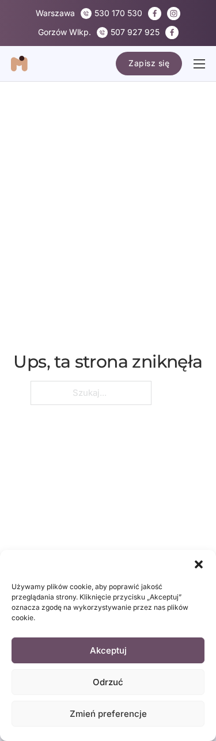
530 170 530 (118, 13)
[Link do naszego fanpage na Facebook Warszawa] (154, 13)
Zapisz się (148, 63)
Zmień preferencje (108, 713)
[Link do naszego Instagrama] (173, 13)
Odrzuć (108, 682)
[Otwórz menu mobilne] (199, 63)
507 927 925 (135, 32)
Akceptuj (108, 650)
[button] (198, 564)
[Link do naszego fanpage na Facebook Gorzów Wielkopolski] (172, 32)
